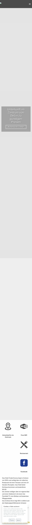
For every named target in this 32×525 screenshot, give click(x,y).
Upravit (18, 520)
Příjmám (12, 520)
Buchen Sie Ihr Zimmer (16, 127)
